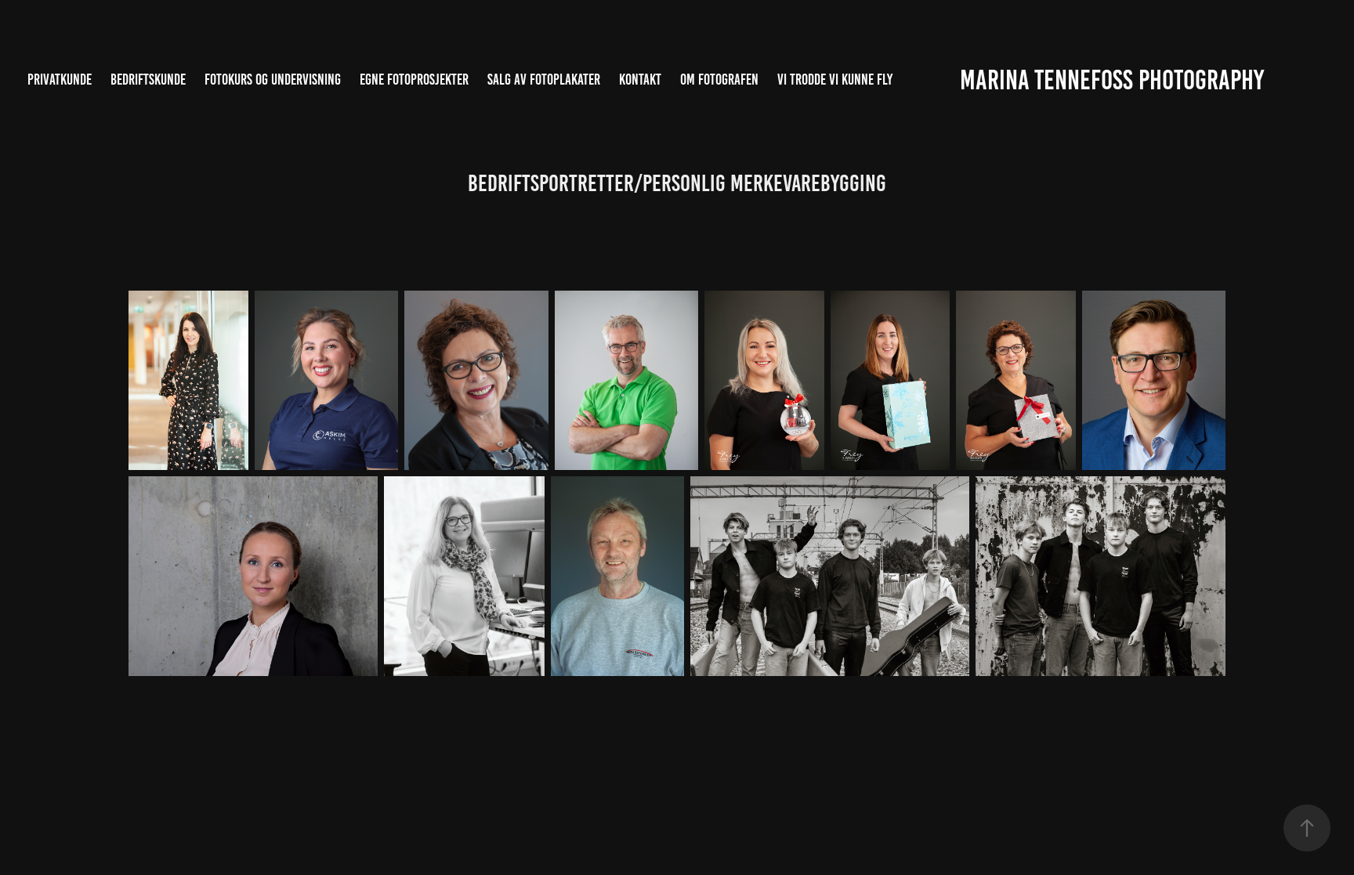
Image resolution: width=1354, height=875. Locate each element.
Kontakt (640, 79)
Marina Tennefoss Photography (1112, 80)
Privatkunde (59, 79)
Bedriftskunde (148, 79)
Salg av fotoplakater (543, 79)
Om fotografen (719, 79)
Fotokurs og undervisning (273, 79)
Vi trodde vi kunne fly (834, 79)
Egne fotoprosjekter (414, 79)
